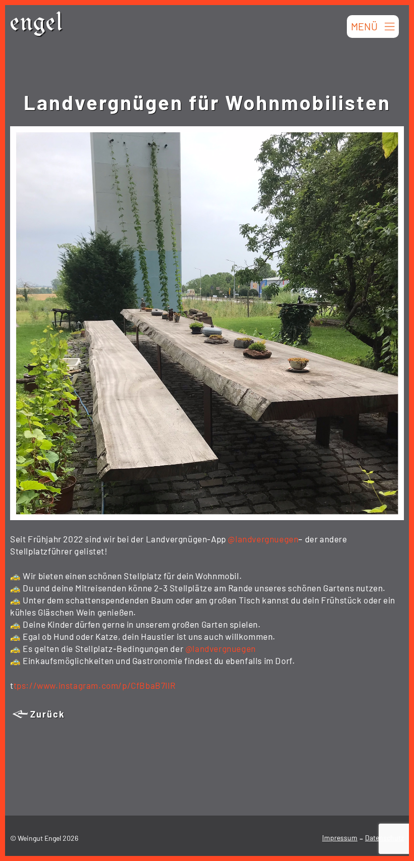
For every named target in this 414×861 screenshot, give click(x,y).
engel (36, 25)
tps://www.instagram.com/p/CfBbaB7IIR (95, 685)
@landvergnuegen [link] (263, 539)
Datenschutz (384, 837)
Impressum (339, 837)
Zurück (47, 714)
